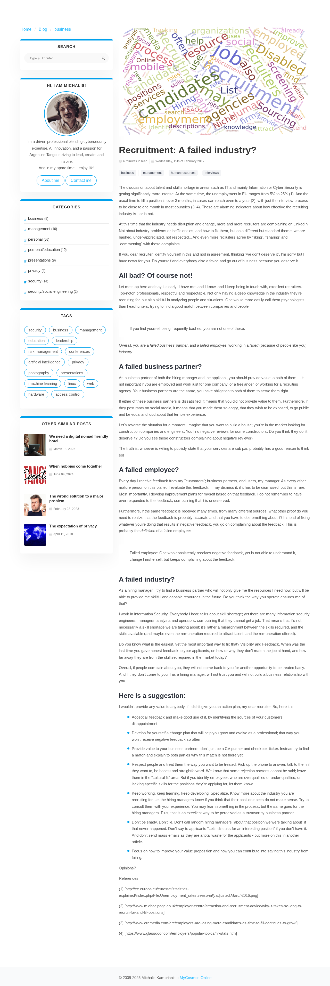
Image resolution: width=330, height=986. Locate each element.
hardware (36, 394)
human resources (183, 173)
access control (67, 394)
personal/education (47, 249)
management (42, 228)
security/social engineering (53, 291)
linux (72, 383)
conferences (79, 351)
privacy (36, 270)
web (90, 383)
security (38, 281)
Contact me (81, 180)
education (36, 340)
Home (25, 29)
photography (38, 373)
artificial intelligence (44, 362)
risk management (43, 351)
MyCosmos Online (195, 977)
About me (50, 180)
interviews (212, 173)
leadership (64, 340)
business (62, 29)
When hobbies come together (75, 466)
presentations (42, 260)
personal (38, 239)
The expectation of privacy (73, 526)
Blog (43, 29)
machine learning (42, 383)
